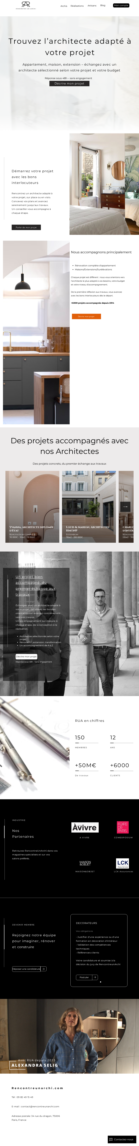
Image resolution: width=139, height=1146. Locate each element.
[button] (121, 5)
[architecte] (94, 981)
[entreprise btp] (103, 981)
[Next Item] (125, 507)
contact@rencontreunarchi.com (40, 1106)
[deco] (100, 981)
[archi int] (97, 981)
